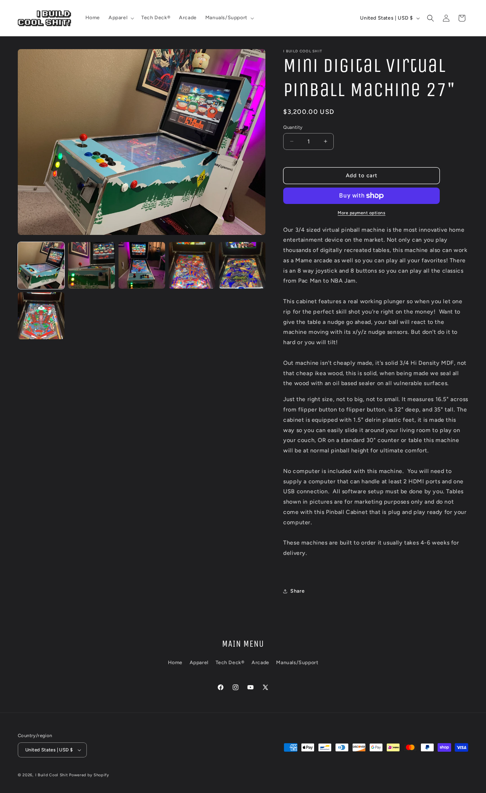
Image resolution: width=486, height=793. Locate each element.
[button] (120, 17)
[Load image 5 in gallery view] (242, 265)
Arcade (260, 663)
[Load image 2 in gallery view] (91, 265)
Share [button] (297, 591)
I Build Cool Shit (51, 775)
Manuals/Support (297, 663)
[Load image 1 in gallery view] (41, 265)
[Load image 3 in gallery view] (141, 265)
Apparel (199, 663)
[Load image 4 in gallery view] (192, 265)
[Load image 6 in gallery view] (41, 315)
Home (175, 663)
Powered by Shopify (89, 775)
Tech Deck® (230, 663)
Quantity (292, 127)
